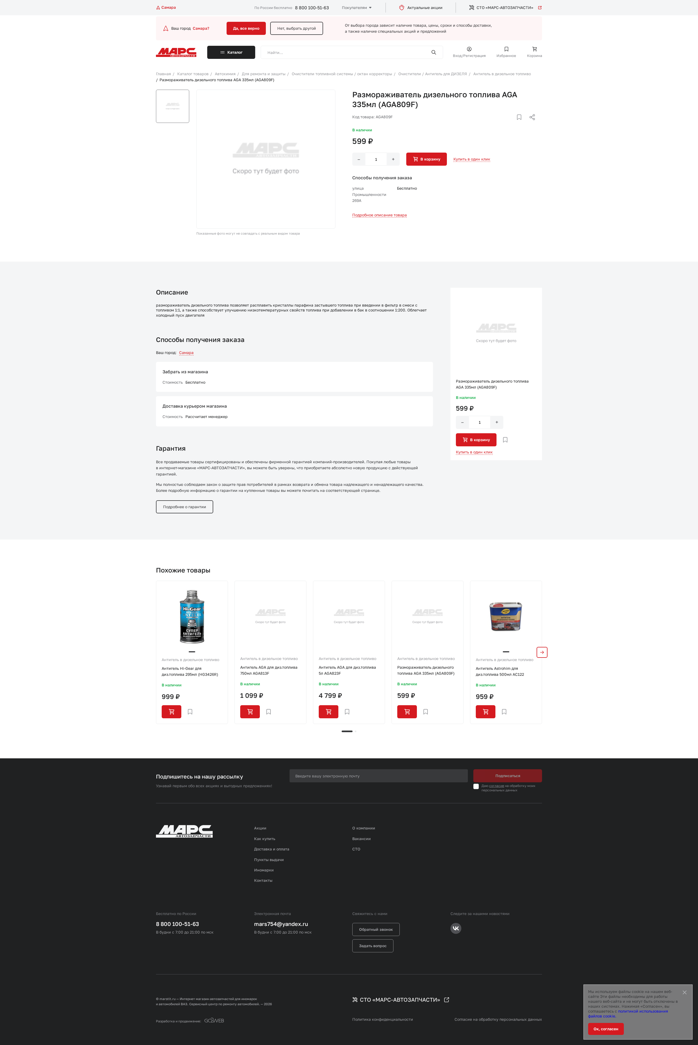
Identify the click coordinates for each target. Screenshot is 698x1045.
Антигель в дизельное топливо (190, 659)
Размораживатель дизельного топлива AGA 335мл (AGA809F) (426, 670)
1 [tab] (347, 731)
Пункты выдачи (269, 859)
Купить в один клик (471, 159)
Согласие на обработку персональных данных (498, 1019)
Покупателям (354, 7)
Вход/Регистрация (469, 55)
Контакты (263, 880)
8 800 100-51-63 (312, 7)
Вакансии (361, 838)
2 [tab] (355, 731)
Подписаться (507, 775)
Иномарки (264, 870)
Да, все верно (246, 28)
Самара (186, 352)
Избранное (506, 55)
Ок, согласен (606, 1028)
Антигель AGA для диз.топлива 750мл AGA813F (268, 670)
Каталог (235, 52)
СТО (356, 849)
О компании (363, 828)
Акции (260, 828)
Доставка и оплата (271, 849)
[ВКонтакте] (513, 123)
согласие (496, 786)
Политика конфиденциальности (382, 1019)
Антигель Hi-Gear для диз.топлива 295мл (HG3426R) (190, 671)
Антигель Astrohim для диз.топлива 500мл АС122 (500, 671)
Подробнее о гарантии (184, 506)
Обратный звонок (376, 929)
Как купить (264, 838)
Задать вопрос (373, 945)
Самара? (201, 28)
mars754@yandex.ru (281, 923)
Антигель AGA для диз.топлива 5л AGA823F (347, 670)
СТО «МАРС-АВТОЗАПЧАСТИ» (505, 7)
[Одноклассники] (521, 123)
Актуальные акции (425, 7)
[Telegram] (504, 123)
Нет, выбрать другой (296, 28)
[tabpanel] (192, 652)
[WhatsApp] (530, 123)
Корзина (534, 55)
